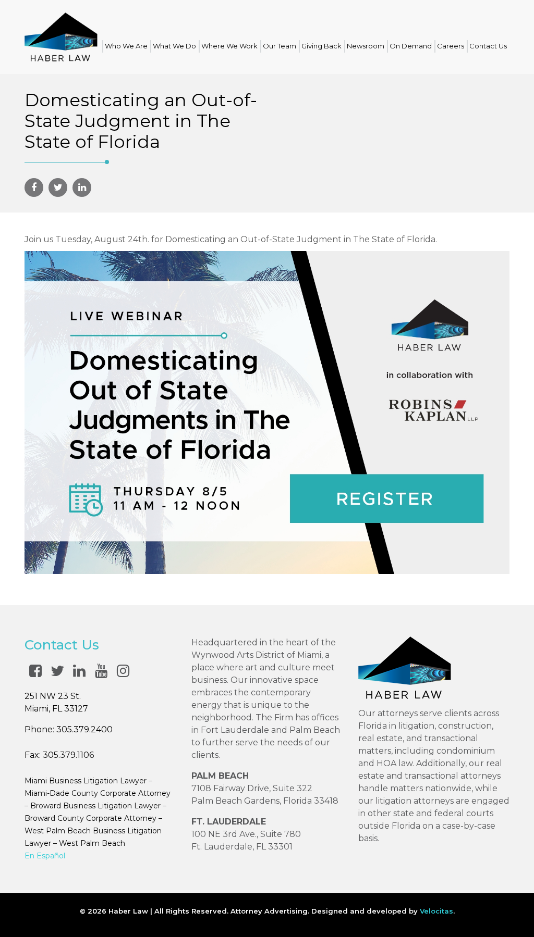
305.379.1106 (68, 755)
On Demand (411, 46)
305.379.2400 (84, 729)
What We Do (174, 46)
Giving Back (321, 46)
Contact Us (488, 46)
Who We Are (126, 46)
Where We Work (229, 46)
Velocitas (436, 911)
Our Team (279, 46)
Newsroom (365, 46)
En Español (45, 855)
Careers (450, 46)
